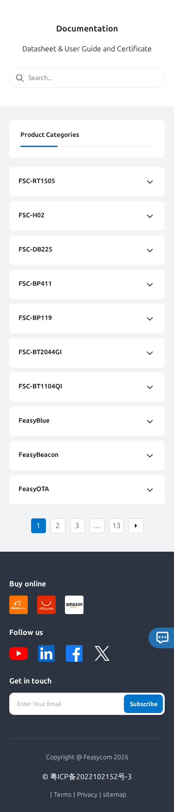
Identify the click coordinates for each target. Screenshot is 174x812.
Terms (62, 795)
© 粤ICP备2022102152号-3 (87, 776)
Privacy (87, 795)
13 (116, 525)
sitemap (114, 795)
